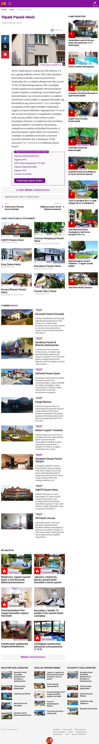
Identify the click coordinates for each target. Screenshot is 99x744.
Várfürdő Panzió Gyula (47, 373)
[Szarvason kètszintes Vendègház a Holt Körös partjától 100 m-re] (83, 218)
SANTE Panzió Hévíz (12, 240)
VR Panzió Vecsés (45, 518)
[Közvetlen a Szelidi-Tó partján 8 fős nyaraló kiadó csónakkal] (49, 597)
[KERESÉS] (9, 3)
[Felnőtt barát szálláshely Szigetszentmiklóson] (16, 631)
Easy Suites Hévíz (11, 264)
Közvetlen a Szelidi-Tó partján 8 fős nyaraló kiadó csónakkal (48, 613)
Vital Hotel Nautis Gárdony (80, 287)
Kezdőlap (56, 729)
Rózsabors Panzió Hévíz (47, 266)
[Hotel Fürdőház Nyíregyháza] (83, 58)
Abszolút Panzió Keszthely (20, 704)
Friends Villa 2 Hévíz (45, 291)
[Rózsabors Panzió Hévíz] (49, 255)
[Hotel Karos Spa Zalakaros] (72, 702)
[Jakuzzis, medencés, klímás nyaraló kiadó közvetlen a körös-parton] (49, 564)
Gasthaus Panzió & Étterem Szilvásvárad (47, 344)
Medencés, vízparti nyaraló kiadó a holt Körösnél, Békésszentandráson (16, 580)
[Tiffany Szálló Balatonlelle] (6, 687)
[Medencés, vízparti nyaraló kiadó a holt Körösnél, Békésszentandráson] (16, 564)
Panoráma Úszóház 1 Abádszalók (55, 712)
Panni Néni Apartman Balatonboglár (77, 148)
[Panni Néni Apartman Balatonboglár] (83, 137)
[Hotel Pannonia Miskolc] (72, 695)
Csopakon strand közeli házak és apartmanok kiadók (83, 94)
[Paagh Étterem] (17, 405)
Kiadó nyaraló (14, 573)
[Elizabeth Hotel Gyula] (72, 711)
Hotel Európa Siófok (22, 694)
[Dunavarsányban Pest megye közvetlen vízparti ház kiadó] (16, 597)
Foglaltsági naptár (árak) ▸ (29, 180)
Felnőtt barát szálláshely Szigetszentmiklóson (14, 645)
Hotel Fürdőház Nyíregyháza (81, 66)
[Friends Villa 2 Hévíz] (49, 281)
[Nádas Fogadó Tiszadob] (17, 433)
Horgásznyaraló (81, 732)
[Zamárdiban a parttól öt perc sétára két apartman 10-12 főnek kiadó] (83, 29)
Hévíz (22, 197)
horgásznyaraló (49, 573)
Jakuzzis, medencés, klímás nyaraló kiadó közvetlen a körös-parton (48, 580)
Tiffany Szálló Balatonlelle (19, 687)
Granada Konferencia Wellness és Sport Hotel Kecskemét (82, 173)
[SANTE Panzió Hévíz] (16, 229)
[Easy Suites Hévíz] (16, 255)
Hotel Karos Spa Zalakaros (86, 702)
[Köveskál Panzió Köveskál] (17, 317)
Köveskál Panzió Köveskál (49, 314)
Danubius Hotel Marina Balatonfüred (22, 714)
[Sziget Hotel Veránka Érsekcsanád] (83, 109)
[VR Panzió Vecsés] (17, 521)
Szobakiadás (57, 734)
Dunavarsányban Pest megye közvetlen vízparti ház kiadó (14, 613)
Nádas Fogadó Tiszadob (49, 430)
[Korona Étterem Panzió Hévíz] (16, 280)
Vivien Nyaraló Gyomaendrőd (53, 685)
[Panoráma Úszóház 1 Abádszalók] (39, 713)
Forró (4, 571)
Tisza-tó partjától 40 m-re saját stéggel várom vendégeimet (82, 201)
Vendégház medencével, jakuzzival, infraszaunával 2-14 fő (48, 646)
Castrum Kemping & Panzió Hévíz (49, 240)
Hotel (67, 734)
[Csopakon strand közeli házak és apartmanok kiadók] (83, 82)
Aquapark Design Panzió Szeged (48, 460)
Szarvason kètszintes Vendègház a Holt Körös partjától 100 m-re (79, 232)
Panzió (70, 732)
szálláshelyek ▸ (33, 657)
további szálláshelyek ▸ (33, 190)
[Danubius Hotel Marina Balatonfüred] (6, 715)
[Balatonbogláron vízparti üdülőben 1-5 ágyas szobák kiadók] (83, 250)
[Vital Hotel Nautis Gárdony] (83, 278)
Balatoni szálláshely (78, 734)
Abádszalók (12, 197)
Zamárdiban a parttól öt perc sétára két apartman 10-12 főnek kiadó (81, 42)
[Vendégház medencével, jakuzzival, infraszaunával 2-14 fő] (49, 631)
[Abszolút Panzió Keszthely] (6, 706)
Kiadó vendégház (59, 732)
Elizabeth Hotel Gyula (88, 709)
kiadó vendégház (49, 640)
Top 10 (94, 6)
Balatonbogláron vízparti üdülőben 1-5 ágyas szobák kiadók (80, 263)
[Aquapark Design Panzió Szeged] (17, 462)
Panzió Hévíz (33, 197)
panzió (16, 236)
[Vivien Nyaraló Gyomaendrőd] (39, 686)
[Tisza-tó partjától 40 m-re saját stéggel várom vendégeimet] (83, 189)
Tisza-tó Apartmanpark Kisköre (53, 704)
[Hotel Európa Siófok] (6, 696)
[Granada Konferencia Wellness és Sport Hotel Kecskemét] (83, 163)
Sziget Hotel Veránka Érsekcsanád (78, 120)
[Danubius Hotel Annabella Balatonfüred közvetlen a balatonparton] (6, 675)
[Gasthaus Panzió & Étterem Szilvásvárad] (17, 348)
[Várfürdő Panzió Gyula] (17, 377)
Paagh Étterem (43, 401)
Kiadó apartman (20, 640)
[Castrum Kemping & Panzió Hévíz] (49, 229)
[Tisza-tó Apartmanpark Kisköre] (39, 703)
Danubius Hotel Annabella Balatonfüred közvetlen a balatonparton (20, 676)
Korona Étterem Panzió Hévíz (13, 291)
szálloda (83, 64)
